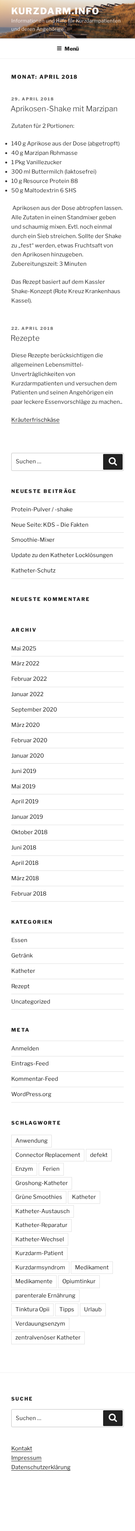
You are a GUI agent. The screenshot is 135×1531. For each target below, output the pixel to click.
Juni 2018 (23, 847)
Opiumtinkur (79, 1281)
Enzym (24, 1168)
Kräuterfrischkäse (35, 419)
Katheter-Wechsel (39, 1239)
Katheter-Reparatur (41, 1225)
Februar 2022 (29, 679)
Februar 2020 (29, 740)
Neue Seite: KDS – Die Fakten (49, 524)
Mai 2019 (23, 786)
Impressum (26, 1458)
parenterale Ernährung (45, 1295)
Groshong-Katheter (41, 1183)
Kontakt (21, 1448)
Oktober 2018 (29, 832)
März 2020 (25, 725)
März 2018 (25, 878)
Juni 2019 (23, 771)
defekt (99, 1155)
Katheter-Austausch (42, 1211)
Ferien (51, 1168)
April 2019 (25, 801)
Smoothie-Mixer (33, 539)
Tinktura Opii (32, 1309)
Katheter (23, 971)
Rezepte (25, 338)
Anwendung (31, 1140)
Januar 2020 (27, 755)
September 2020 (34, 709)
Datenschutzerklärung (40, 1467)
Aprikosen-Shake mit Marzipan (64, 108)
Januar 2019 (27, 816)
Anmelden (25, 1048)
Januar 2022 (27, 694)
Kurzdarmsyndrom (40, 1267)
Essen (19, 940)
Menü (71, 48)
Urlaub (93, 1309)
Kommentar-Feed (34, 1079)
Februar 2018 (28, 893)
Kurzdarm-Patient (39, 1253)
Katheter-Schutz (33, 570)
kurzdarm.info (55, 11)
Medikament (92, 1267)
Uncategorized (30, 1001)
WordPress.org (31, 1094)
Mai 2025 (23, 648)
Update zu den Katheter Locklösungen (62, 555)
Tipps (66, 1309)
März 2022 (25, 663)
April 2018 (25, 863)
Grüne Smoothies (38, 1197)
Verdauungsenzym (40, 1323)
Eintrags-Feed (30, 1063)
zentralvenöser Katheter (48, 1337)
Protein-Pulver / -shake (42, 509)
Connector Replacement (47, 1155)
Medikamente (33, 1281)
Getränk (22, 955)
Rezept (20, 986)
